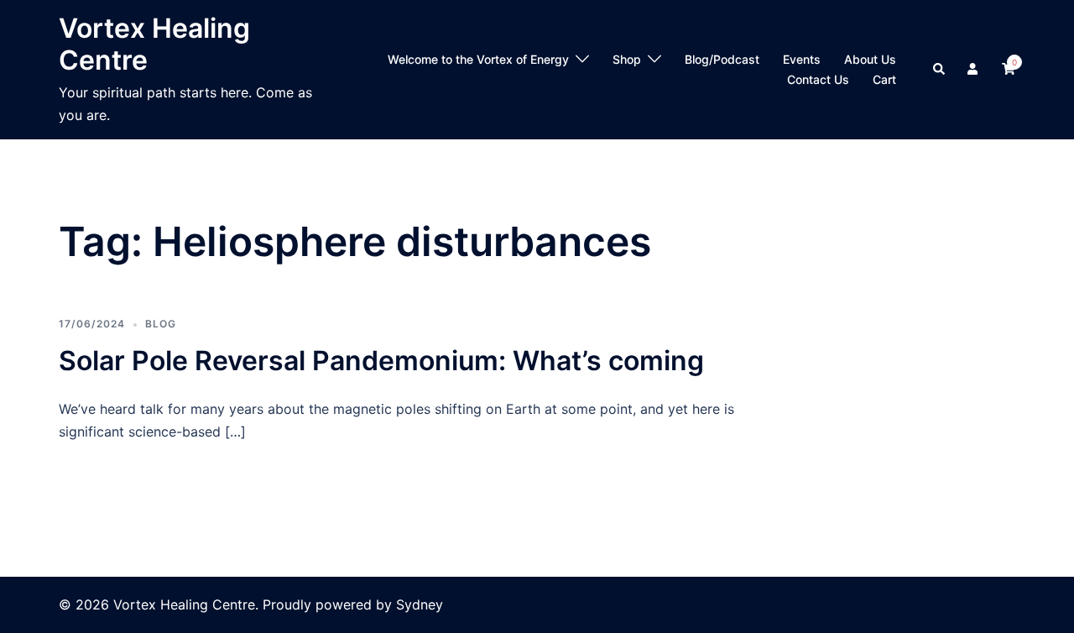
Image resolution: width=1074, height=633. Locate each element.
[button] (939, 69)
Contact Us (818, 79)
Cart (884, 79)
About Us (870, 59)
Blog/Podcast (722, 59)
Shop (627, 59)
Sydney (419, 604)
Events (802, 59)
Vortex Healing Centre (154, 44)
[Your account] (974, 69)
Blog (160, 323)
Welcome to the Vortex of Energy (478, 59)
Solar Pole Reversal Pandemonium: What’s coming (381, 360)
